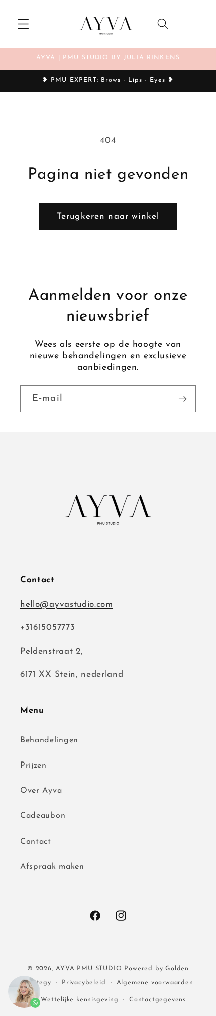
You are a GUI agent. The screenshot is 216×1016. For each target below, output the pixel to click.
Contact (35, 842)
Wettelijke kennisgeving (80, 1000)
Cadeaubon (42, 816)
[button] (23, 24)
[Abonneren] (182, 398)
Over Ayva (41, 791)
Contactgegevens (157, 1000)
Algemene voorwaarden (155, 983)
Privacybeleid (83, 983)
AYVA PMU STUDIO (89, 969)
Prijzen (33, 765)
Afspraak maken (52, 867)
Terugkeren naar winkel (108, 216)
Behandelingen (49, 740)
